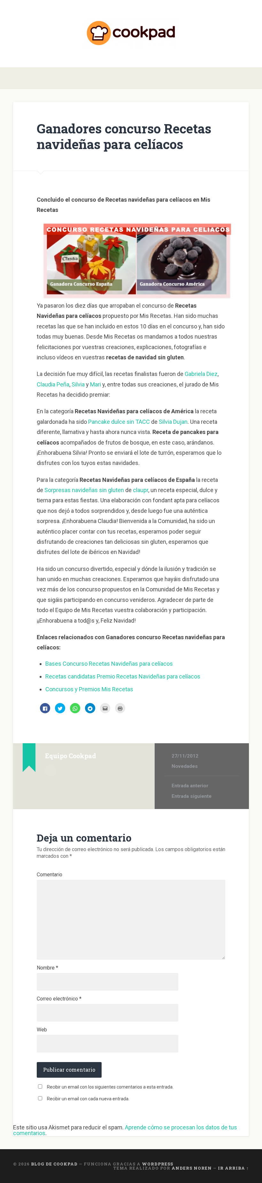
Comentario (49, 874)
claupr (140, 490)
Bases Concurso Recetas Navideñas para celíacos (109, 663)
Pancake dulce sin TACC (119, 421)
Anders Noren (192, 1168)
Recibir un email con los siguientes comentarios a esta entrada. (110, 1086)
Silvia (78, 384)
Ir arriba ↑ (233, 1168)
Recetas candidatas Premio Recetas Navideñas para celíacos (122, 676)
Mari (95, 384)
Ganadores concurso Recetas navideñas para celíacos (124, 136)
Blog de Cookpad (54, 1163)
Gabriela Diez (201, 374)
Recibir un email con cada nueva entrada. (88, 1098)
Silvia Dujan (173, 421)
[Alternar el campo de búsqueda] (245, 78)
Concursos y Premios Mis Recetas (89, 689)
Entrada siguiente (192, 796)
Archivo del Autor (51, 770)
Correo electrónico (59, 998)
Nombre (47, 967)
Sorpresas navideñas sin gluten (84, 490)
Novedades (185, 766)
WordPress (157, 1163)
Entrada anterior (190, 786)
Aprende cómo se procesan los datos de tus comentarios (125, 1130)
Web (42, 1029)
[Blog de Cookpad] (131, 33)
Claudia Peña (53, 384)
